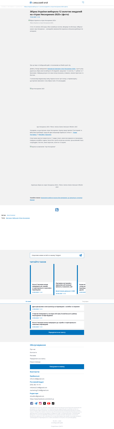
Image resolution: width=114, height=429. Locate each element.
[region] (57, 48)
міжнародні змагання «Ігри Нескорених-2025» (62, 69)
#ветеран (9, 218)
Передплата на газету (37, 359)
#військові (15, 218)
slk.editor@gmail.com (37, 396)
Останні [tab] (28, 301)
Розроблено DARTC (57, 426)
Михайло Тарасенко (45, 134)
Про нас (32, 349)
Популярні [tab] (85, 301)
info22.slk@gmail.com (37, 379)
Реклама (33, 356)
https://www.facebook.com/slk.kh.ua (42, 399)
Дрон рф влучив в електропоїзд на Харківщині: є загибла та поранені (56, 306)
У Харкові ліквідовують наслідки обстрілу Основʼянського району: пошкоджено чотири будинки (54, 314)
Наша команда (35, 362)
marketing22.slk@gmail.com (39, 390)
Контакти (33, 352)
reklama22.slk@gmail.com (38, 387)
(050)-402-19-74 (35, 385)
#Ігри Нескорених (24, 218)
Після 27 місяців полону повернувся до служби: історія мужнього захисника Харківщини (54, 323)
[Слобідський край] (39, 2)
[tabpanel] (57, 317)
